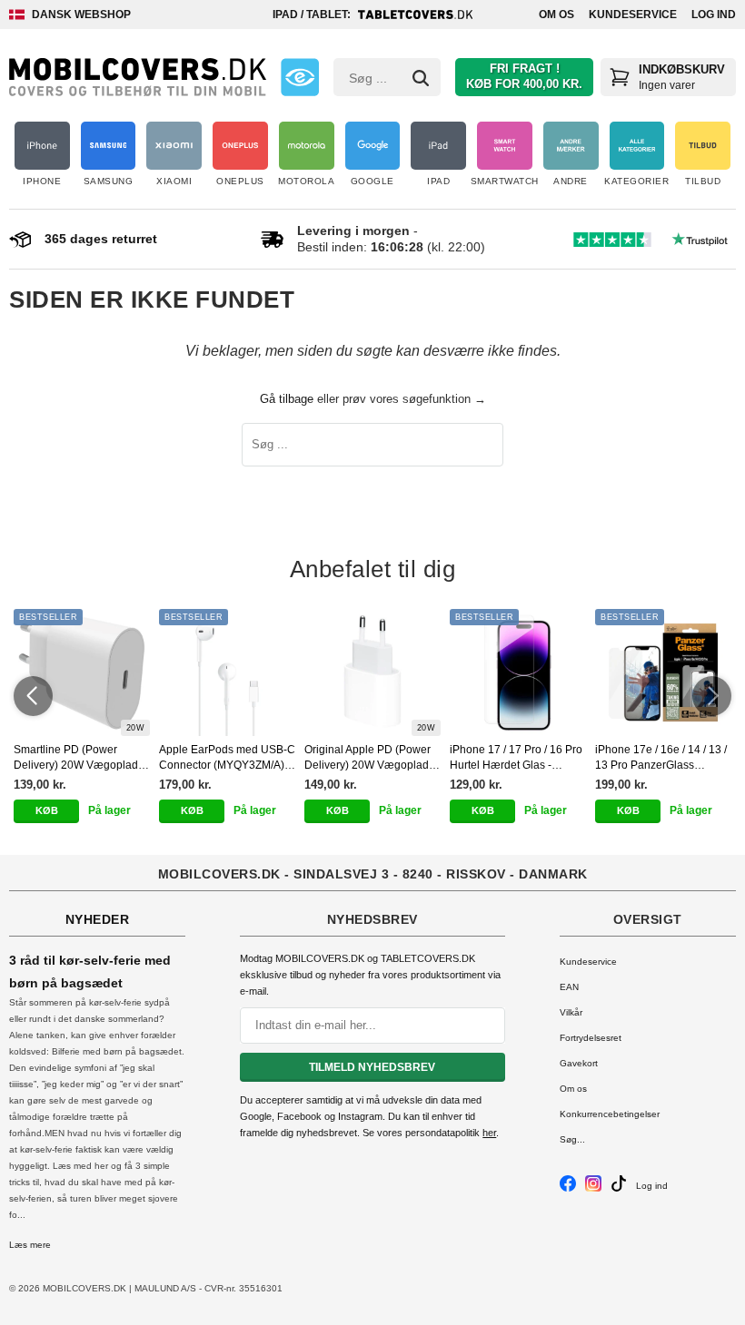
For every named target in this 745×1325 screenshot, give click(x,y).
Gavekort (579, 1063)
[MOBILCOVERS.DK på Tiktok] (619, 1188)
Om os (556, 14)
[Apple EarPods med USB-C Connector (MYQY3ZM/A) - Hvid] (227, 672)
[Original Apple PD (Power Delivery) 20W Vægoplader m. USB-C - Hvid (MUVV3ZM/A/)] (372, 672)
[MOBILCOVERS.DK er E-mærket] (300, 77)
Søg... (572, 1139)
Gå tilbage (286, 399)
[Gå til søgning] (421, 78)
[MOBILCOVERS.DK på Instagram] (593, 1188)
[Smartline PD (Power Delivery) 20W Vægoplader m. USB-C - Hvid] (82, 672)
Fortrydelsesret (590, 1038)
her (489, 1132)
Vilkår (571, 1012)
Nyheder (97, 919)
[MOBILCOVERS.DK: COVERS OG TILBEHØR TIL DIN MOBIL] (137, 77)
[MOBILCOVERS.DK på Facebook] (568, 1188)
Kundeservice (633, 14)
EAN (569, 987)
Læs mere (30, 1245)
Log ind (713, 14)
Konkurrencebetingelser (610, 1114)
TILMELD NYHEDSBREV (372, 1067)
